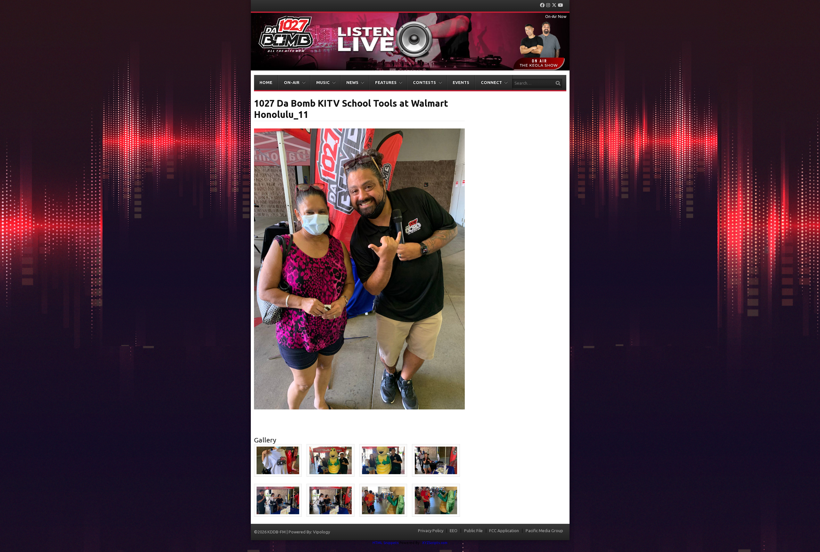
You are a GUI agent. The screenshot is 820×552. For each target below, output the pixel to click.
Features (386, 82)
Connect (491, 82)
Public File (473, 531)
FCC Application (504, 531)
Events (461, 82)
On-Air (291, 82)
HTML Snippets (385, 543)
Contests (424, 82)
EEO (453, 531)
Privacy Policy (430, 531)
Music (323, 82)
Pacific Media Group (544, 531)
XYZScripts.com (434, 543)
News (352, 82)
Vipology (321, 532)
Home (265, 82)
